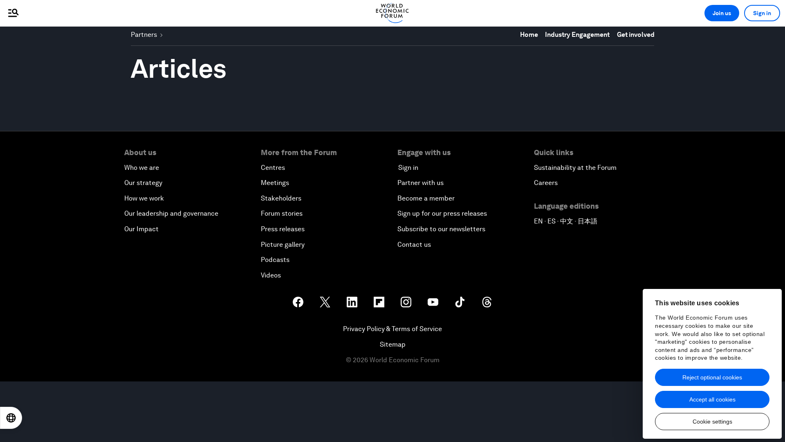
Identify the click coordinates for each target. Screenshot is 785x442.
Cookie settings (712, 421)
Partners (144, 34)
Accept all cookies (712, 399)
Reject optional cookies (712, 377)
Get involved (636, 34)
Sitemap (393, 344)
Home (529, 34)
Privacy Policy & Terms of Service (392, 329)
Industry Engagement (577, 34)
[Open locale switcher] (11, 417)
